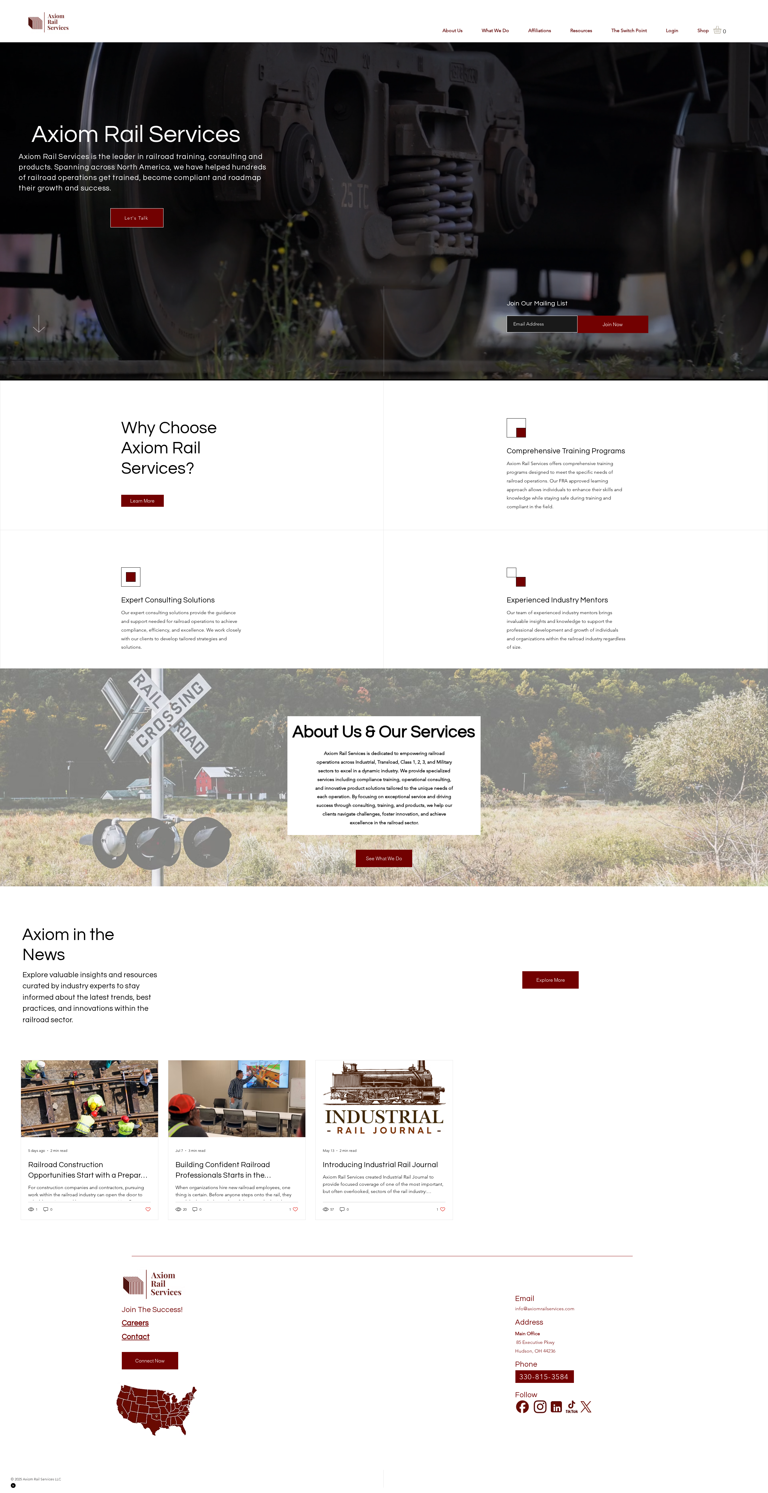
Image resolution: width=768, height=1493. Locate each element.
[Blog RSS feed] (415, 156)
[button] (535, 30)
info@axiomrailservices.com (544, 1308)
